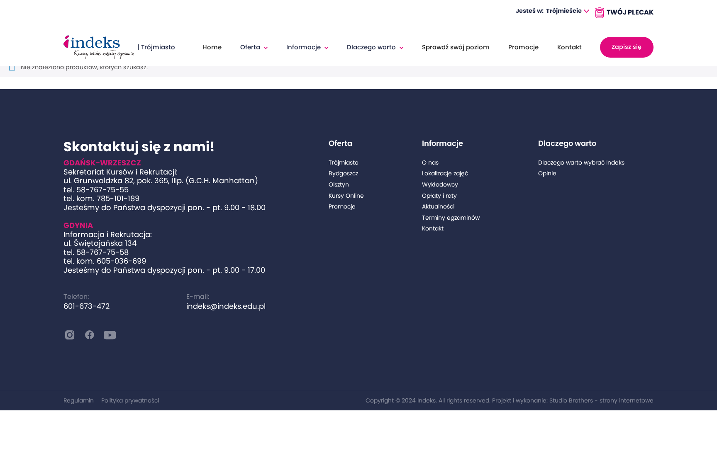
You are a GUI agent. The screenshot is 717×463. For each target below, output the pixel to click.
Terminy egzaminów (451, 217)
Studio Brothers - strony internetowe (601, 400)
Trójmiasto (343, 162)
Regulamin (78, 400)
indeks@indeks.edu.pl (226, 306)
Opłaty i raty (439, 195)
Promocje (523, 47)
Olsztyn (339, 184)
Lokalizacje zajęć (445, 173)
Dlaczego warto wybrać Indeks (581, 162)
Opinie (547, 173)
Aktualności (438, 206)
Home (212, 47)
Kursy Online (346, 195)
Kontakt (569, 47)
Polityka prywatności (130, 400)
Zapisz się (626, 47)
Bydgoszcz (343, 173)
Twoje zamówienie (623, 12)
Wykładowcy (440, 184)
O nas (430, 162)
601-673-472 (86, 306)
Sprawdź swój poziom (456, 47)
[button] (567, 11)
